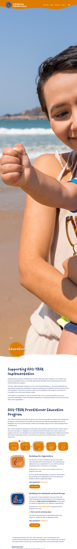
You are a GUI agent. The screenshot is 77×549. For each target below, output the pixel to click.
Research (57, 5)
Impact (63, 5)
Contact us (44, 482)
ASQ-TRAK (45, 5)
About (51, 5)
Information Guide (44, 469)
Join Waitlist (34, 486)
